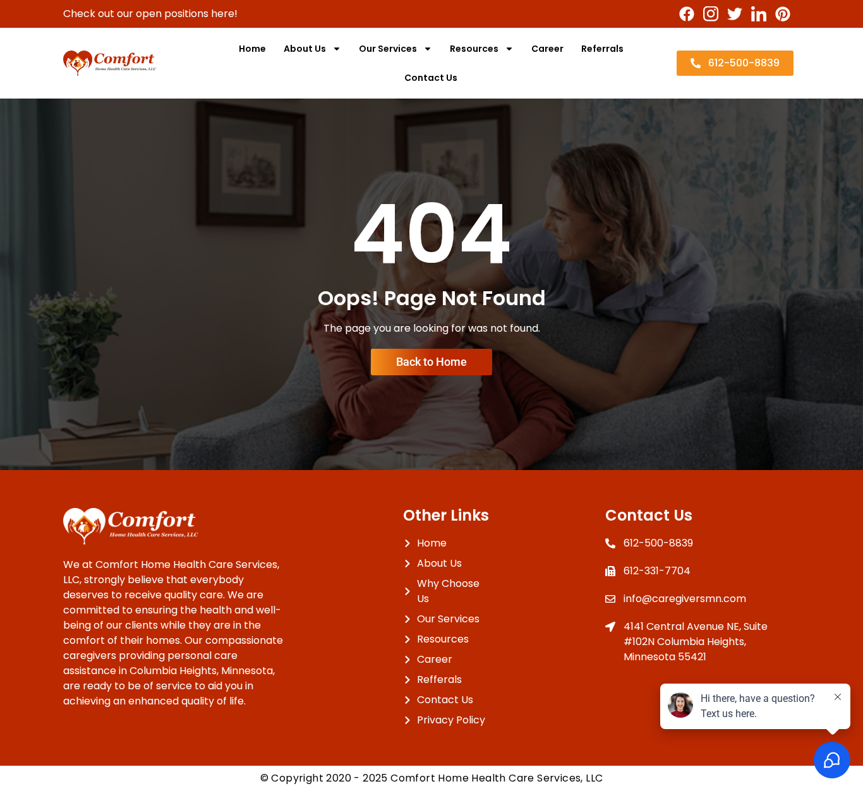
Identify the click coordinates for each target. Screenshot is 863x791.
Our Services (388, 48)
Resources (474, 48)
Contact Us (430, 77)
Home (252, 48)
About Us (305, 48)
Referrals (602, 48)
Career (547, 48)
